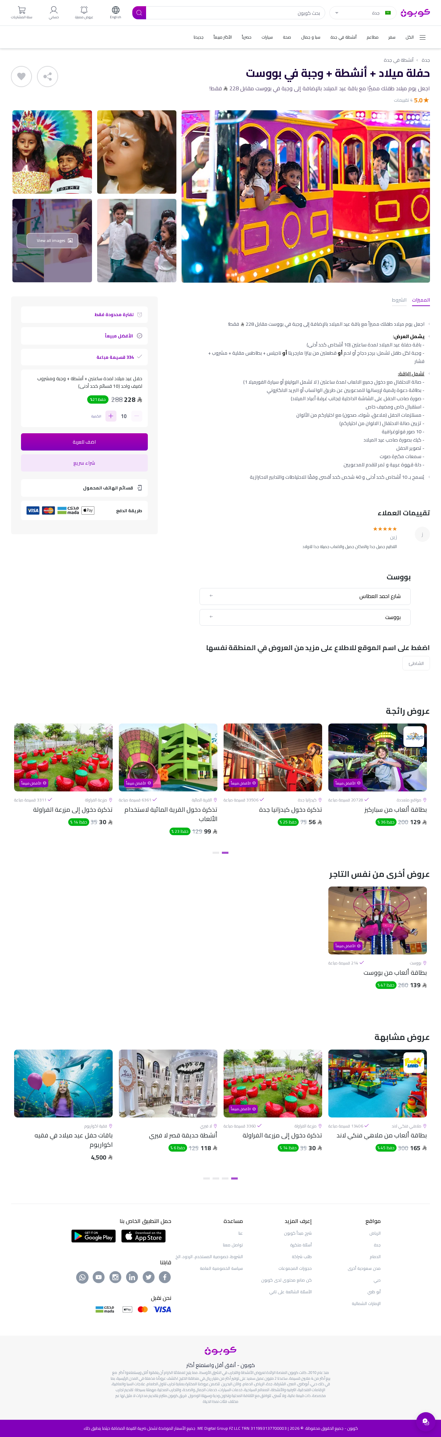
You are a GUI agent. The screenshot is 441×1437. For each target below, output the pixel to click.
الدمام (375, 1257)
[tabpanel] (377, 785)
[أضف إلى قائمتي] (21, 76)
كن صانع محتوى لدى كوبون (286, 1280)
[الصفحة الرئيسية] (415, 12)
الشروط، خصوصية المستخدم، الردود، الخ (209, 1257)
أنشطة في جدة (398, 60)
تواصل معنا (233, 1245)
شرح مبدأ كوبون (298, 1233)
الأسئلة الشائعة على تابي (290, 1292)
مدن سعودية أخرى (364, 1268)
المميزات (421, 300)
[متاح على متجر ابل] (143, 1235)
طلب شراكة (302, 1257)
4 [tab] (206, 1178)
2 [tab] (216, 853)
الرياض (375, 1233)
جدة (426, 60)
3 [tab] (216, 1178)
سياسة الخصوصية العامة (221, 1268)
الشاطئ (416, 663)
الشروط (399, 300)
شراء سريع (84, 462)
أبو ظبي (374, 1292)
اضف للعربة (84, 441)
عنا (240, 1233)
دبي (377, 1280)
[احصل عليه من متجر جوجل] (93, 1235)
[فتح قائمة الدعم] (425, 1421)
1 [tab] (225, 853)
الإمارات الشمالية (366, 1303)
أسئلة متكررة (301, 1245)
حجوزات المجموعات (295, 1268)
